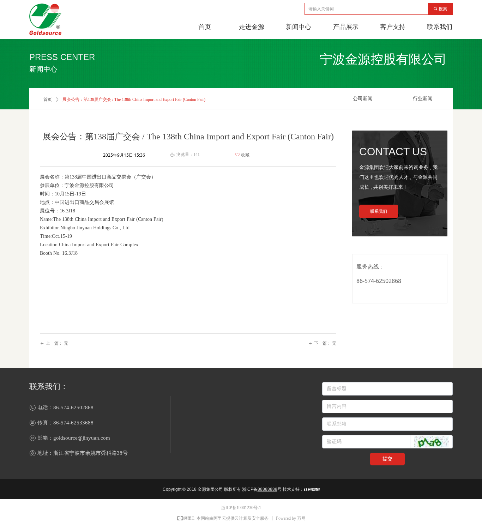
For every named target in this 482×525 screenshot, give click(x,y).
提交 (387, 458)
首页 (47, 99)
